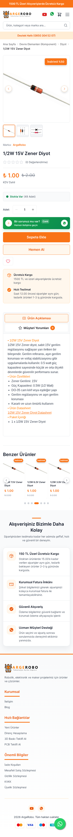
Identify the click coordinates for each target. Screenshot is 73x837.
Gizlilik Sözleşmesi (15, 776)
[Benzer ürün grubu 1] (25, 503)
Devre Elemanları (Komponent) (37, 44)
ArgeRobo (19, 144)
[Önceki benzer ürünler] (6, 480)
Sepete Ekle (36, 237)
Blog (7, 707)
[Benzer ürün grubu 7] (48, 503)
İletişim (8, 701)
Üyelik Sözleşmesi (15, 787)
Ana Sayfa (9, 44)
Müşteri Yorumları (38, 328)
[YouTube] (44, 14)
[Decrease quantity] (16, 209)
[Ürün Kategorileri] (67, 14)
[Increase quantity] (33, 209)
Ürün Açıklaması (39, 318)
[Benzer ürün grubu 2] (28, 503)
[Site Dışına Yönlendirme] (41, 808)
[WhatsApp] (52, 14)
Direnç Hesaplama (15, 733)
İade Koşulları (12, 764)
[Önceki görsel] (8, 89)
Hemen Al (36, 250)
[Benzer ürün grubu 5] (41, 503)
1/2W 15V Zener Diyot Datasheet (29, 412)
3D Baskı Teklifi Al (15, 738)
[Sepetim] (59, 14)
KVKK (7, 781)
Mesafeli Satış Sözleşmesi (20, 770)
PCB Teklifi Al (12, 744)
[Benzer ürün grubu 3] (32, 503)
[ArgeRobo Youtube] (31, 808)
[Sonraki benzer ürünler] (66, 480)
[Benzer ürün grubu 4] (36, 503)
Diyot (63, 44)
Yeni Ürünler (11, 727)
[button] (36, 88)
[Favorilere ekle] (8, 261)
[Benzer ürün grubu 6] (44, 503)
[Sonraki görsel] (64, 89)
